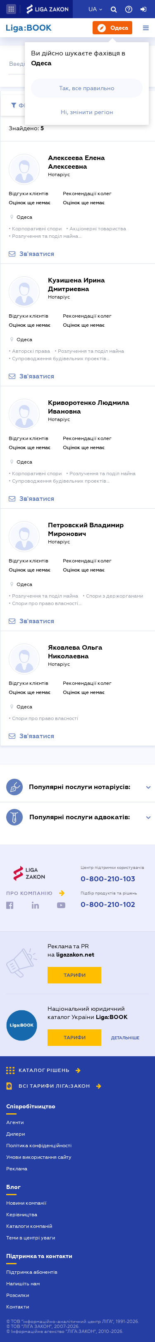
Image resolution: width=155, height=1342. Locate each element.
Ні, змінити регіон (87, 112)
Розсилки (17, 1295)
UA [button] (92, 9)
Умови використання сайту (39, 1157)
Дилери (15, 1134)
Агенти (15, 1122)
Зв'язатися (36, 254)
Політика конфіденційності (39, 1145)
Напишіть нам (23, 1284)
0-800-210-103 (108, 879)
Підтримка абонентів (31, 1272)
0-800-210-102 (108, 905)
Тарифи (75, 975)
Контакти (17, 1307)
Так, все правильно (86, 88)
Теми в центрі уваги (30, 1238)
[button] (11, 9)
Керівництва (21, 1215)
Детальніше (125, 1038)
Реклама (16, 1169)
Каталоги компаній (29, 1226)
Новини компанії (26, 1203)
